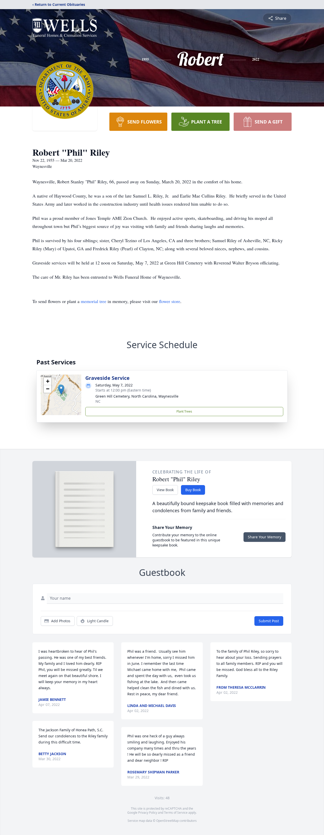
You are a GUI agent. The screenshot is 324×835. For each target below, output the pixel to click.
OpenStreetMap (167, 821)
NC (97, 401)
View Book (165, 489)
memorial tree (93, 301)
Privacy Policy (147, 812)
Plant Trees (184, 411)
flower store (169, 301)
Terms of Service (176, 812)
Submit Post (269, 620)
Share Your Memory (264, 537)
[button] (61, 389)
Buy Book (193, 489)
